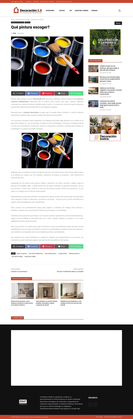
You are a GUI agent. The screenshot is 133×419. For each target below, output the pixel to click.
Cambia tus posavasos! (19, 271)
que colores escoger (17, 256)
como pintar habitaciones (36, 253)
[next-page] (15, 310)
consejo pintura (62, 253)
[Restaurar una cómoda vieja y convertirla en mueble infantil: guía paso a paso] (93, 79)
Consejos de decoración (23, 19)
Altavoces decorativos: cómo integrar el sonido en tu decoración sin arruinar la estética (22, 303)
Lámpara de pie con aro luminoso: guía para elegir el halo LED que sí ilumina (109, 68)
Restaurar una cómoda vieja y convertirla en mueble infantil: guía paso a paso (110, 79)
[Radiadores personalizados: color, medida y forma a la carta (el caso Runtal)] (72, 291)
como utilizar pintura (50, 253)
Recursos (27, 22)
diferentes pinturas (74, 253)
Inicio (12, 19)
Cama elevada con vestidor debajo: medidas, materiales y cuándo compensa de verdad (46, 303)
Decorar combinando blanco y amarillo (70, 271)
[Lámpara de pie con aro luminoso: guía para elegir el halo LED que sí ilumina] (93, 68)
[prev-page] (12, 310)
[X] (121, 1)
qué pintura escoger (30, 256)
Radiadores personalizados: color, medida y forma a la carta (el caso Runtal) (71, 303)
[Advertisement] (66, 358)
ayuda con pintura (22, 253)
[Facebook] (118, 1)
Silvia (14, 33)
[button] (119, 10)
